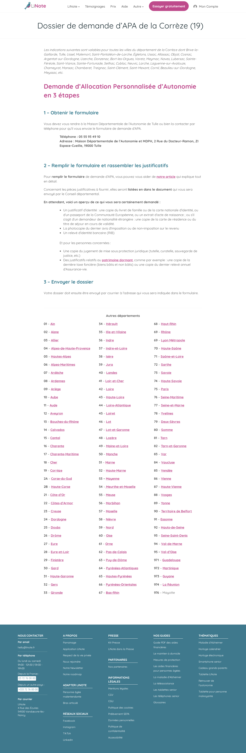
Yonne (165, 503)
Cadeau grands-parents (213, 668)
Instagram (69, 727)
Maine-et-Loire (117, 446)
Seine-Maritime (172, 397)
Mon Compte (208, 6)
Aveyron (56, 413)
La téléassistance (163, 683)
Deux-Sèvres (170, 422)
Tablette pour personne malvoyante (213, 694)
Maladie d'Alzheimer (211, 642)
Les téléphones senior (166, 696)
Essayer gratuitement (169, 6)
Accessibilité (115, 737)
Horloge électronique (211, 655)
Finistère (57, 560)
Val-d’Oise (168, 552)
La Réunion (171, 584)
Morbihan (113, 503)
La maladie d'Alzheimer (167, 677)
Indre (110, 340)
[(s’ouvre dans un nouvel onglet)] (105, 487)
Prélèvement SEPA (118, 714)
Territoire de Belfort (176, 511)
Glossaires (159, 702)
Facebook (69, 720)
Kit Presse (114, 642)
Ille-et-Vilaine (116, 332)
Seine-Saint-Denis (174, 535)
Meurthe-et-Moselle (120, 487)
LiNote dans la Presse (121, 649)
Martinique (171, 568)
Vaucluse (168, 462)
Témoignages (95, 6)
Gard (55, 568)
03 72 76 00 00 (27, 678)
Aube (54, 397)
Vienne (166, 478)
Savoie (166, 373)
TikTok (67, 733)
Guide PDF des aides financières (165, 645)
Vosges (166, 495)
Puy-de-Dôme (116, 560)
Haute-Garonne (62, 576)
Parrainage (69, 642)
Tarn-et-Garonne (173, 446)
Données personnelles (121, 720)
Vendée (166, 470)
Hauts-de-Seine (172, 527)
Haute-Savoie (171, 381)
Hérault (112, 324)
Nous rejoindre (71, 661)
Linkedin (68, 739)
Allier (55, 340)
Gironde (57, 592)
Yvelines (167, 413)
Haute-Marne (116, 470)
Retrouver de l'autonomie (206, 683)
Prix (113, 6)
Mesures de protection (166, 659)
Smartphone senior (210, 661)
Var (164, 454)
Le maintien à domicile (166, 653)
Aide (124, 6)
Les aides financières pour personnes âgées (166, 668)
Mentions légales (118, 688)
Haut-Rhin (168, 324)
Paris (165, 389)
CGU (110, 701)
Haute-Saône (171, 348)
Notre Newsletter (73, 668)
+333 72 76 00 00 (28, 689)
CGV (110, 694)
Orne (109, 544)
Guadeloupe (171, 560)
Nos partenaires (117, 666)
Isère (109, 356)
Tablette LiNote (208, 674)
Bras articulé (70, 703)
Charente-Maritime (64, 454)
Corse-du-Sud (61, 478)
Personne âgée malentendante (72, 694)
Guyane (168, 576)
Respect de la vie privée (77, 655)
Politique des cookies (120, 707)
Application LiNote (74, 649)
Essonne (166, 519)
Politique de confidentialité (116, 729)
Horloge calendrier (210, 649)
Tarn (163, 438)
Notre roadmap (72, 674)
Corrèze (56, 470)
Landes (111, 373)
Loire (110, 389)
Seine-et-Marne (172, 405)
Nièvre (111, 519)
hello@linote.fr (26, 647)
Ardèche (57, 373)
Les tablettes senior (165, 689)
